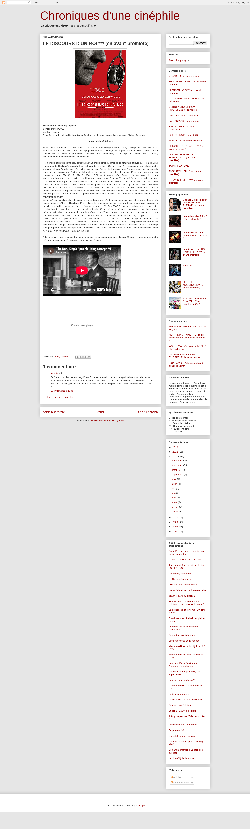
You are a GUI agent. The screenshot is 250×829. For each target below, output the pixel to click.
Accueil (100, 412)
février (175, 507)
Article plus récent (53, 412)
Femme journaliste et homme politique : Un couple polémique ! (186, 603)
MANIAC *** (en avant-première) (186, 140)
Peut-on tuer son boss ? (182, 680)
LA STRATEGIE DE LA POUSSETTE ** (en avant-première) (183, 157)
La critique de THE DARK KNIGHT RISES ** (195, 235)
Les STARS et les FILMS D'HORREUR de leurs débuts (184, 356)
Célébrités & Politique (180, 705)
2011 (175, 456)
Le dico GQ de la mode (181, 758)
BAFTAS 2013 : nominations (184, 120)
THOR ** (187, 265)
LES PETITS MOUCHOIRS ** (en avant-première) (193, 285)
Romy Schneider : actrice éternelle (187, 590)
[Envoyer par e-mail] (76, 357)
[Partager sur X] (83, 357)
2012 (175, 451)
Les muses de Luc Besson (183, 724)
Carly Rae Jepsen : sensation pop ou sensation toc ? (187, 552)
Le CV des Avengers (180, 579)
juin (174, 488)
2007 (175, 531)
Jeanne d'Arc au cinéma (182, 595)
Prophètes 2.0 (176, 730)
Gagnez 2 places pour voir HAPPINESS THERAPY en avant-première (195, 204)
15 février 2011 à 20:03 (62, 391)
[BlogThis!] (79, 357)
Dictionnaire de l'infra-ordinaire (185, 699)
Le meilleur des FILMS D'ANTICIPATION (195, 217)
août (174, 479)
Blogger (141, 805)
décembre (177, 460)
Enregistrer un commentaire (60, 397)
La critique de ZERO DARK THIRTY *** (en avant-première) (194, 252)
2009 (175, 522)
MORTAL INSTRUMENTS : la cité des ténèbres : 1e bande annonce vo (187, 337)
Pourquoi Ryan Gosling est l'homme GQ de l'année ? (183, 664)
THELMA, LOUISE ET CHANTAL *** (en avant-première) (194, 301)
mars (175, 502)
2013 (175, 447)
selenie (54, 373)
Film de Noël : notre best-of (183, 584)
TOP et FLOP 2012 (179, 165)
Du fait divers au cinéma (182, 735)
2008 (175, 526)
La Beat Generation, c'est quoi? (186, 559)
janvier (175, 511)
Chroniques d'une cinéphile (110, 15)
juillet (175, 483)
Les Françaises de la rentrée (184, 640)
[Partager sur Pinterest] (89, 357)
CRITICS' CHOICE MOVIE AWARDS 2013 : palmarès (183, 108)
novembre (177, 465)
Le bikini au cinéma (179, 694)
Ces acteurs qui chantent (182, 635)
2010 (175, 517)
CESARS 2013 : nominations (184, 76)
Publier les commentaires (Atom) (107, 420)
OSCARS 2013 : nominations (184, 115)
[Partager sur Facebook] (86, 357)
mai (174, 493)
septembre (178, 474)
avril (174, 497)
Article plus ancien (147, 412)
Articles (177, 777)
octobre (176, 469)
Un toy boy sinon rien (180, 573)
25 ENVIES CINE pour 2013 (184, 135)
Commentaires (181, 782)
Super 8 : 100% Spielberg (182, 710)
